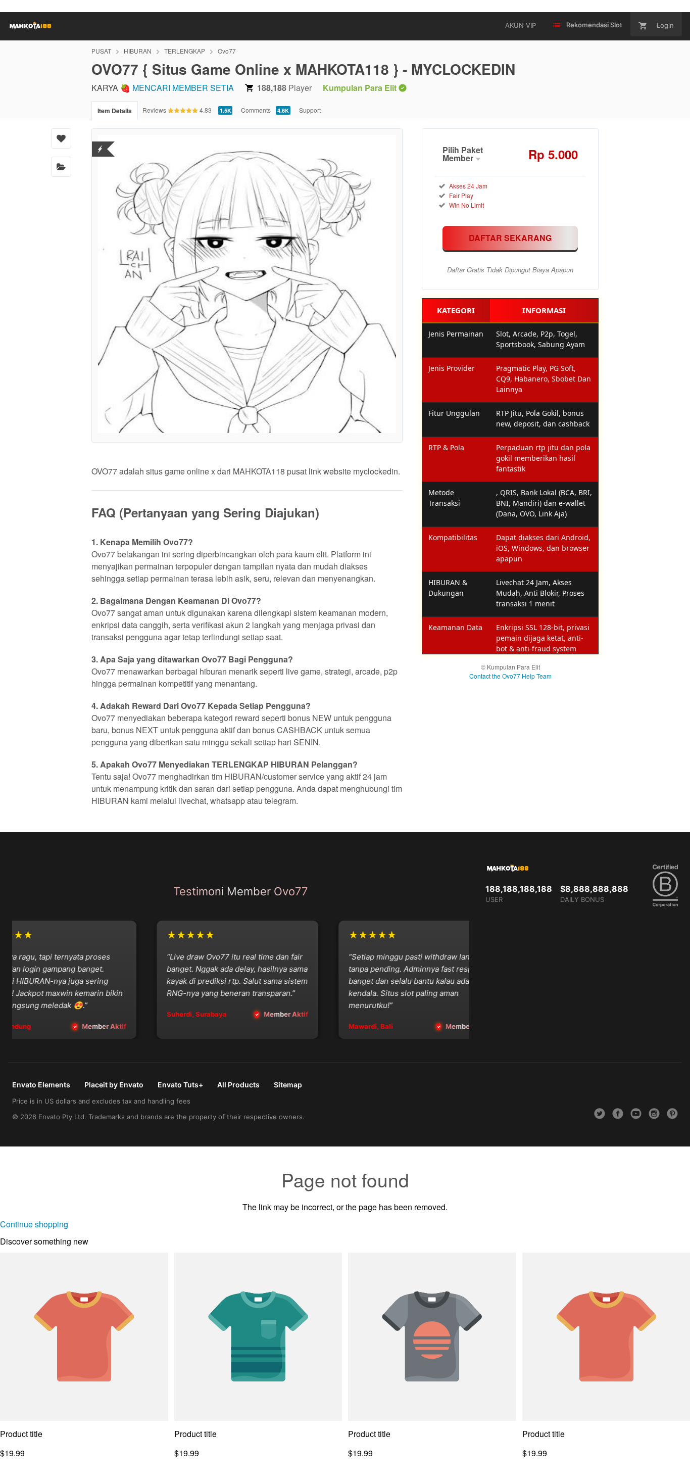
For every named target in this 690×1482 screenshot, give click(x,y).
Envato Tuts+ (180, 1084)
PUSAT (101, 50)
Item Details (114, 110)
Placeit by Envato (113, 1084)
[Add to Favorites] (61, 138)
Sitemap (288, 1084)
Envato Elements (41, 1084)
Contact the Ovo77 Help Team (510, 676)
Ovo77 (227, 50)
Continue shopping (34, 1224)
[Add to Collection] (61, 167)
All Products (238, 1084)
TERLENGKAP (184, 50)
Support (310, 110)
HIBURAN (138, 50)
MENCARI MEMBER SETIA (183, 87)
